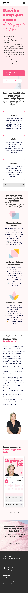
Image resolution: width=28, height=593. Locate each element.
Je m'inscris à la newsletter (14, 514)
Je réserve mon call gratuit (12, 73)
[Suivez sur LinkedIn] (12, 569)
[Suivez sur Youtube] (8, 569)
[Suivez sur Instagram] (4, 569)
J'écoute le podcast (12, 81)
